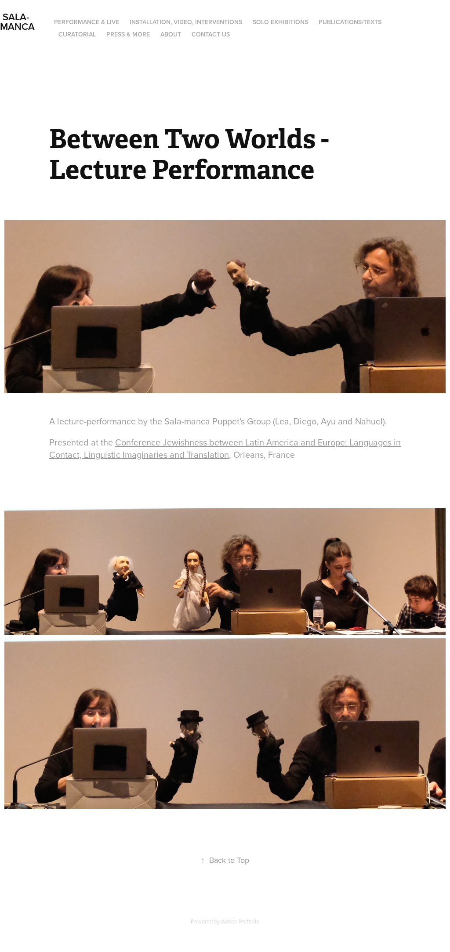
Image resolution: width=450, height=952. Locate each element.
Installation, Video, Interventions (186, 22)
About (170, 34)
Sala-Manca (17, 21)
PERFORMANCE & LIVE (86, 22)
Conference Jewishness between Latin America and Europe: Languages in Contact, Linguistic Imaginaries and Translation (225, 448)
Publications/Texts (350, 22)
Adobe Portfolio (240, 921)
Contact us (211, 34)
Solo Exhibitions (280, 22)
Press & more (128, 34)
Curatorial (77, 34)
